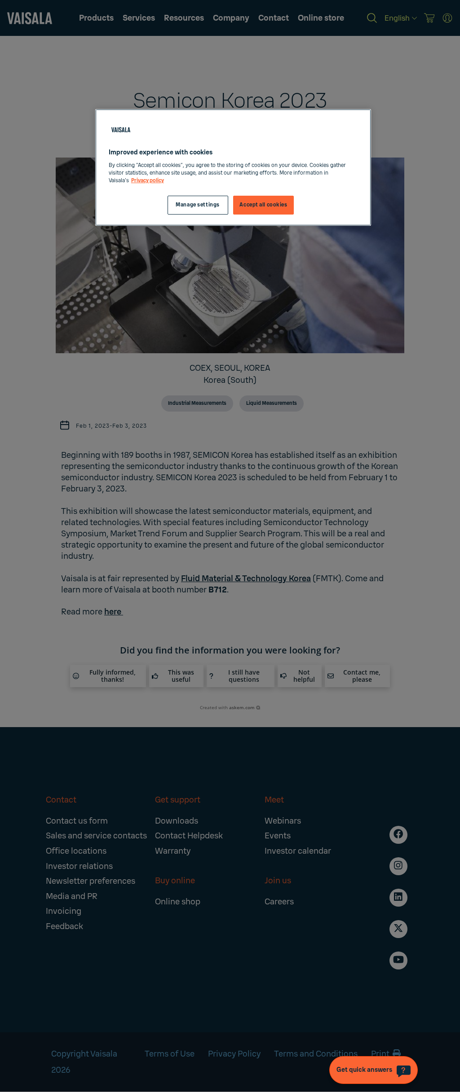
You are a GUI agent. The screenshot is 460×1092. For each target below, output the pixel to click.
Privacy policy (147, 180)
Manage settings (198, 205)
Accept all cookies (263, 205)
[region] (233, 167)
